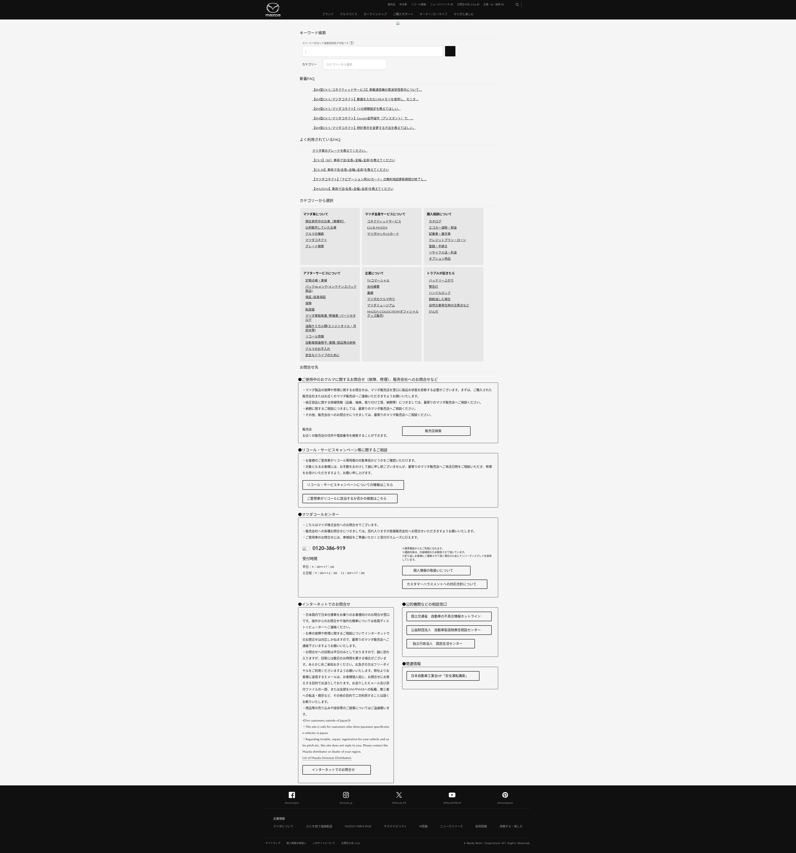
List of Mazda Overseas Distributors (326, 757)
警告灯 (433, 286)
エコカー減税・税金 (443, 227)
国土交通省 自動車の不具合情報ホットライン (446, 616)
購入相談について (439, 214)
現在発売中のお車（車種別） (325, 221)
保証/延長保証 (315, 297)
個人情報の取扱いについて (433, 570)
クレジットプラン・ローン (447, 240)
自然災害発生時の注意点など (449, 305)
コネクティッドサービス (384, 221)
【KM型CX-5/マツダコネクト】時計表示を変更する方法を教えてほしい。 (364, 128)
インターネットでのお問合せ (333, 770)
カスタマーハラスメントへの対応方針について (441, 584)
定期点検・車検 (316, 280)
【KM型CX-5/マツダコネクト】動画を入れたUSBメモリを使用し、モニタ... (365, 99)
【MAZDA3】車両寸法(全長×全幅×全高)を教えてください (352, 189)
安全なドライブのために (322, 355)
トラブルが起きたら (441, 273)
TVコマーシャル (378, 280)
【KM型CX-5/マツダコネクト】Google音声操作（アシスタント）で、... (362, 118)
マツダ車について (315, 214)
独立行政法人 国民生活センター (437, 644)
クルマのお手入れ (317, 349)
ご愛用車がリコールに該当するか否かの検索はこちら (347, 499)
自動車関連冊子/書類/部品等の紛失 (330, 342)
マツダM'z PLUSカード (383, 234)
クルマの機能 (314, 234)
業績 (370, 293)
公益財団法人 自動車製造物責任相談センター (446, 630)
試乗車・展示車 (440, 234)
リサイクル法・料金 (443, 252)
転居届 (310, 309)
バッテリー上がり (441, 280)
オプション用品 (440, 258)
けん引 (433, 311)
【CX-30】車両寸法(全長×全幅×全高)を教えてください (350, 169)
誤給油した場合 (440, 299)
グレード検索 (314, 246)
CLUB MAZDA (377, 227)
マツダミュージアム (381, 305)
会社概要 (373, 286)
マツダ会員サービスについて (385, 214)
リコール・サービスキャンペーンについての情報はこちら (350, 485)
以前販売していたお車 (320, 227)
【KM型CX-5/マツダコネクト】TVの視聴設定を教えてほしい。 (356, 109)
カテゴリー (309, 64)
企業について (374, 273)
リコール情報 (314, 336)
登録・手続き (438, 246)
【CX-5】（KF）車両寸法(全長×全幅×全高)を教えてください (353, 160)
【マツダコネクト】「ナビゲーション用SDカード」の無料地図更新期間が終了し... (369, 179)
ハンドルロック (440, 293)
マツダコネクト (316, 240)
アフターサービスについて (322, 273)
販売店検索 (433, 431)
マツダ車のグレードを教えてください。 (340, 150)
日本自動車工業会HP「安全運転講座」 (439, 676)
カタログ (435, 221)
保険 (308, 303)
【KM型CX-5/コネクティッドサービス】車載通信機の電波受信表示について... (367, 89)
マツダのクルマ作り (381, 299)
